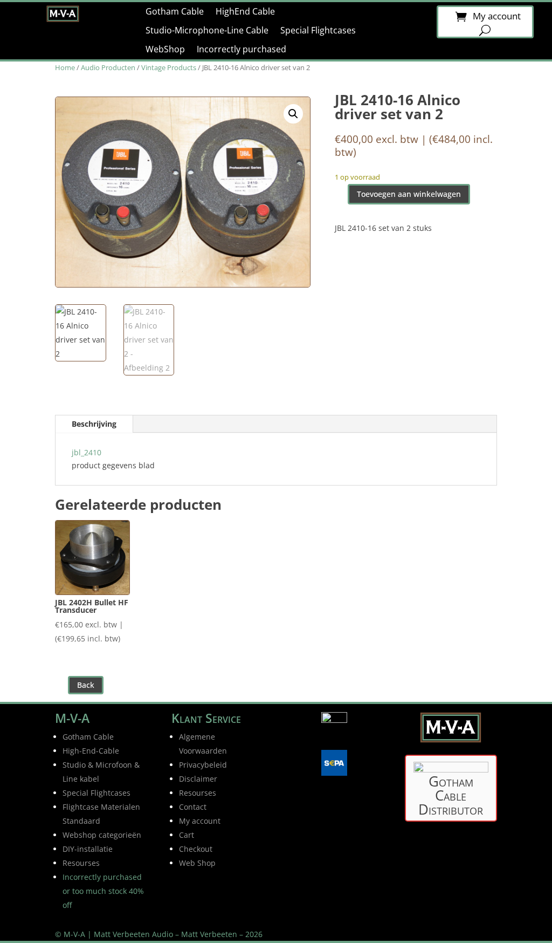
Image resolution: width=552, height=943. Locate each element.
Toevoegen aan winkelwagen (409, 194)
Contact (192, 807)
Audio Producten (108, 67)
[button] (293, 114)
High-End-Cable (91, 751)
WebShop (165, 49)
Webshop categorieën (102, 835)
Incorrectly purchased (241, 49)
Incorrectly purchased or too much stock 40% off (103, 891)
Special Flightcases (318, 30)
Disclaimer (198, 779)
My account (497, 17)
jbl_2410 (86, 452)
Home (65, 67)
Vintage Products (168, 67)
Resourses (197, 793)
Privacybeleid (203, 765)
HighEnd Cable (245, 11)
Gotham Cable (175, 11)
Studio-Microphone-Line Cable (207, 30)
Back (85, 685)
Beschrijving (94, 424)
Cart (186, 835)
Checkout (195, 849)
